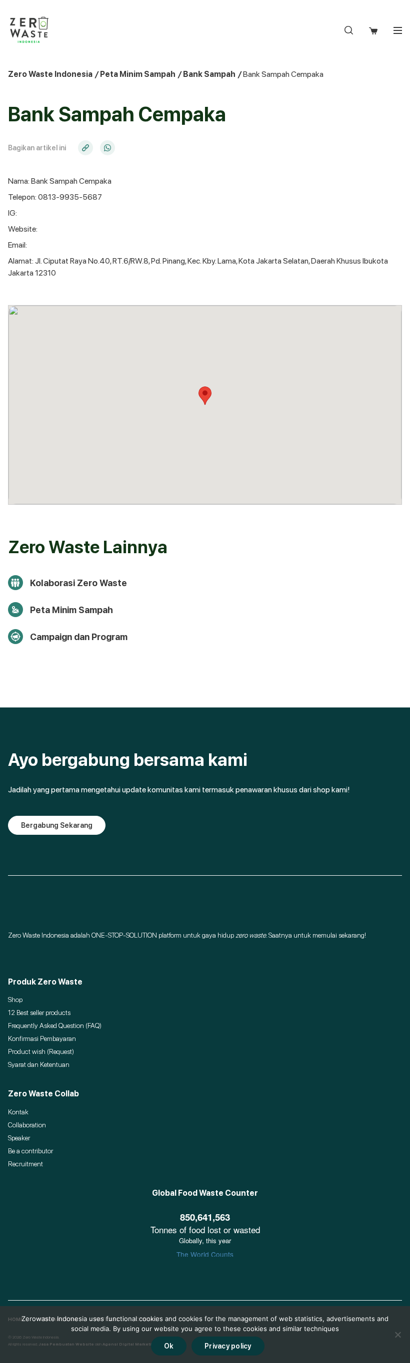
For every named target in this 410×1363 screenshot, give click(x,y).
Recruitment (25, 1164)
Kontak (18, 1112)
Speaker (19, 1138)
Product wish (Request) (41, 1051)
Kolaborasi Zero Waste (78, 583)
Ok (169, 1346)
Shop (15, 1000)
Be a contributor (30, 1151)
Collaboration (27, 1125)
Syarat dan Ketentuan (39, 1064)
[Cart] (373, 30)
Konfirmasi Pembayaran (42, 1038)
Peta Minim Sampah (71, 610)
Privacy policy (228, 1346)
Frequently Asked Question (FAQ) (55, 1025)
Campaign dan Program (79, 637)
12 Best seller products (39, 1013)
